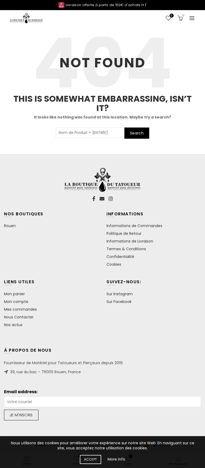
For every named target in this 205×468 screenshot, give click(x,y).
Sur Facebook (119, 301)
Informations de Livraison (130, 241)
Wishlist (171, 16)
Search (137, 133)
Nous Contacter (19, 317)
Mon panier (14, 294)
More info (116, 459)
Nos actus (13, 324)
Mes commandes (20, 309)
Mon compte (16, 301)
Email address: (21, 392)
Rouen (10, 225)
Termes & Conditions (126, 249)
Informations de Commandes (134, 225)
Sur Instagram (120, 294)
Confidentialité (120, 256)
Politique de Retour (124, 233)
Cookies (114, 264)
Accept (90, 459)
